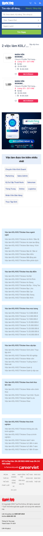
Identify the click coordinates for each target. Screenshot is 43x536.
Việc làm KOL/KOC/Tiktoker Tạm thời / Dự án (22, 395)
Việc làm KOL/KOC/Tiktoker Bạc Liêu (19, 288)
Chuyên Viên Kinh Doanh (15, 169)
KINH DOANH (13, 476)
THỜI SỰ (5, 478)
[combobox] (21, 14)
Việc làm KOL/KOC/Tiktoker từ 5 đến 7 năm (21, 446)
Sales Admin (22, 176)
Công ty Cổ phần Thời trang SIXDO (25, 59)
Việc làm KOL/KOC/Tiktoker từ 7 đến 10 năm (21, 449)
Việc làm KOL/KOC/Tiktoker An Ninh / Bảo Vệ (22, 239)
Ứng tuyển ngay (28, 74)
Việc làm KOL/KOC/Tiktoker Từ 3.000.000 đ (21, 313)
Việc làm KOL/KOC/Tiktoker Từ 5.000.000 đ (21, 316)
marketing (9, 176)
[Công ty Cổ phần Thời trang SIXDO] (8, 58)
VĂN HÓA (22, 480)
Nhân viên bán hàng (13, 195)
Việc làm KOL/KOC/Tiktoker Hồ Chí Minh (20, 279)
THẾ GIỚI (6, 482)
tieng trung (10, 189)
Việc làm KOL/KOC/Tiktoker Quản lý (18, 367)
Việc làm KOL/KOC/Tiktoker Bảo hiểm (19, 254)
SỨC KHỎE (29, 482)
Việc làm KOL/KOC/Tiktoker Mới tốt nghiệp (21, 355)
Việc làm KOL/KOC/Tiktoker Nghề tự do (20, 398)
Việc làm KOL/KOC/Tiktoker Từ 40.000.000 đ (22, 334)
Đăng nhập (37, 8)
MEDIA (6, 474)
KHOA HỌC (29, 478)
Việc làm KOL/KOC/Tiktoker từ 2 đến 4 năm (21, 443)
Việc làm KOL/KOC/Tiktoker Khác (17, 401)
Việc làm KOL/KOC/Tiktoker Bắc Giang (19, 295)
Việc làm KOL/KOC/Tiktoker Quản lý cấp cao (21, 370)
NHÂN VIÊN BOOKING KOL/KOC (19, 55)
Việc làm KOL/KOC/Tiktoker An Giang (19, 282)
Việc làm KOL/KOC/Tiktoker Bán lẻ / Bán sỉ (21, 251)
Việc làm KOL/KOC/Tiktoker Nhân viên (19, 358)
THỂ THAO (29, 474)
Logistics (32, 189)
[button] (35, 3)
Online (21, 189)
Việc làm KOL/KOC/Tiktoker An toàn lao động (22, 242)
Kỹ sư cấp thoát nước (14, 182)
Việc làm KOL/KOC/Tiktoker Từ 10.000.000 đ (21, 322)
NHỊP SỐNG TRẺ (21, 476)
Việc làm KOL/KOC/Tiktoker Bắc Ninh (19, 298)
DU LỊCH (13, 490)
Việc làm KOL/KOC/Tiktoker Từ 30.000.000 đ (22, 331)
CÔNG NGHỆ (14, 481)
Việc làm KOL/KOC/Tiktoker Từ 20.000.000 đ (22, 328)
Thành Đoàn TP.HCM (9, 523)
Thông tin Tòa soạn (8, 521)
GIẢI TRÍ (21, 484)
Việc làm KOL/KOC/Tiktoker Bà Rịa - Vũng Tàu (22, 285)
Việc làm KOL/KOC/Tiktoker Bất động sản (20, 257)
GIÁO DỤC (37, 474)
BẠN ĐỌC (37, 478)
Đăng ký (29, 8)
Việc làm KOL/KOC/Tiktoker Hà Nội (18, 276)
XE (14, 486)
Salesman (31, 182)
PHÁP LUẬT (6, 485)
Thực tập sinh (11, 202)
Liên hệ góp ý (6, 528)
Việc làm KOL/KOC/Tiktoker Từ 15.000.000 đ (21, 325)
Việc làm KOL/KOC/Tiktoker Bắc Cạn (19, 291)
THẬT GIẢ (37, 482)
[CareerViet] (28, 467)
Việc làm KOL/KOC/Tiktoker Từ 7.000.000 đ (21, 319)
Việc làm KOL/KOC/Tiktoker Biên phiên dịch (21, 260)
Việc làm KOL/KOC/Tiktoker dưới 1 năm (20, 440)
